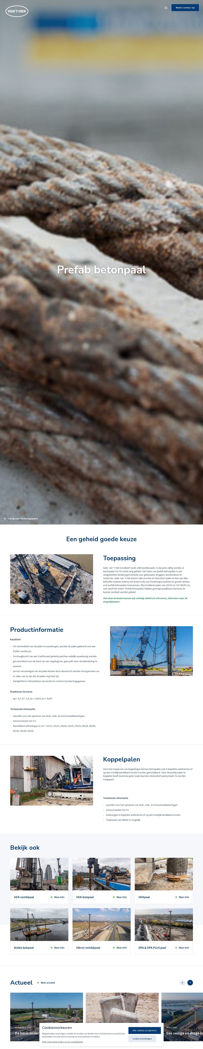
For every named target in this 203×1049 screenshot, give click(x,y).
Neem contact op (185, 7)
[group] (46, 1017)
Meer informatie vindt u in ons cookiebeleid (62, 1041)
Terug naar (23, 518)
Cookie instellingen (142, 1038)
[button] (182, 982)
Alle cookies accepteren (145, 1030)
